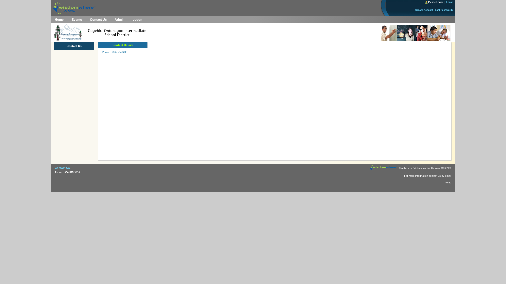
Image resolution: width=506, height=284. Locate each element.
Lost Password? (444, 10)
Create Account (424, 10)
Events (77, 19)
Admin (120, 19)
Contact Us (98, 19)
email (448, 175)
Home (59, 19)
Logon (449, 2)
